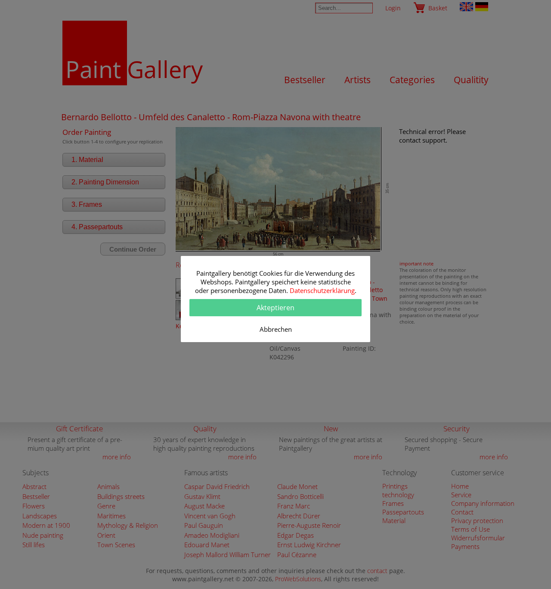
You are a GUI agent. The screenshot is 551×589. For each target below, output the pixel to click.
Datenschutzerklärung (322, 290)
